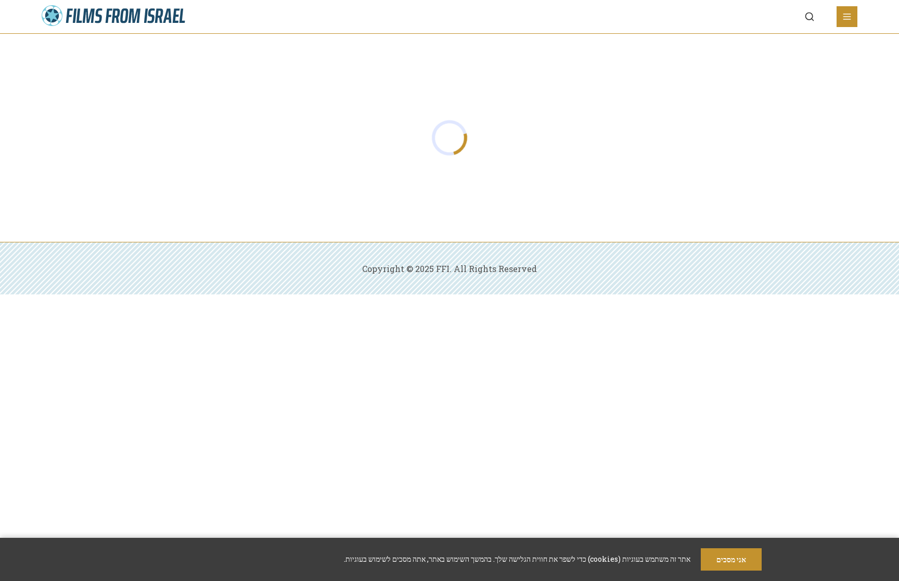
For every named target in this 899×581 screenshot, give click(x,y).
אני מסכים (731, 559)
